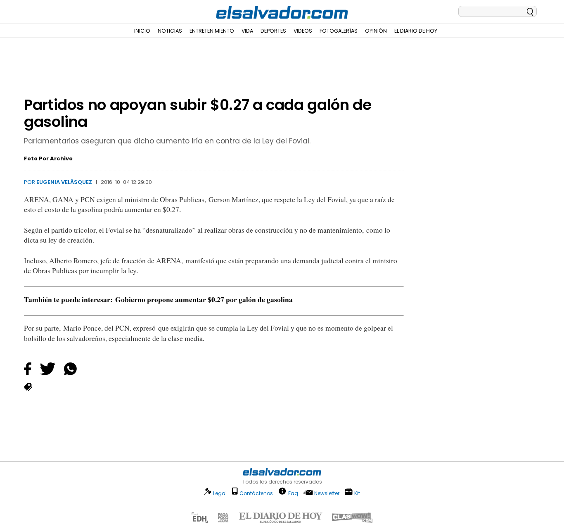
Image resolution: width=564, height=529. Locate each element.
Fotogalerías (339, 30)
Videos (303, 30)
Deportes (273, 30)
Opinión (376, 30)
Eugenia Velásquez (64, 182)
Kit (357, 493)
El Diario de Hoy (415, 30)
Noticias (170, 30)
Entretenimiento (212, 30)
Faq (293, 493)
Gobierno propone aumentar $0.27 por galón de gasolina (204, 299)
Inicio (142, 30)
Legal (220, 493)
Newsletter (326, 493)
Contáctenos (256, 493)
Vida (247, 30)
